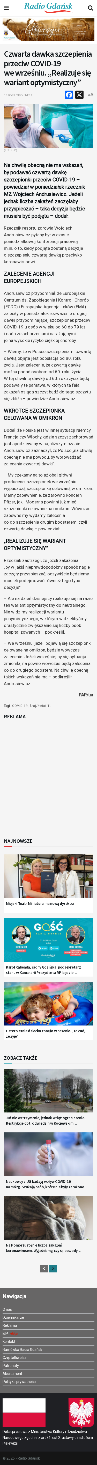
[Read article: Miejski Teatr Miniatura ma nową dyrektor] (48, 879)
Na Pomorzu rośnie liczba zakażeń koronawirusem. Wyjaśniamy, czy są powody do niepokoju (42, 1248)
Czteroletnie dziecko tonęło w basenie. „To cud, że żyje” (45, 1033)
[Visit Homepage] (48, 8)
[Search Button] (90, 8)
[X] (79, 95)
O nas (7, 1309)
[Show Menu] (6, 8)
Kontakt (9, 1341)
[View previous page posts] (44, 1268)
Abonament (12, 1374)
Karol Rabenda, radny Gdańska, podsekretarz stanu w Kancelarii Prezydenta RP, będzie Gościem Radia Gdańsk (43, 970)
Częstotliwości (14, 1358)
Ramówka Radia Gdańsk (22, 1349)
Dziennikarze (13, 1317)
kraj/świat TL (40, 706)
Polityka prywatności (19, 1382)
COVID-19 (20, 706)
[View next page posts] (53, 1268)
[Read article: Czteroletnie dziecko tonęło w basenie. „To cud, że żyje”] (48, 1007)
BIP (6, 1333)
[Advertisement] (48, 778)
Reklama (10, 1325)
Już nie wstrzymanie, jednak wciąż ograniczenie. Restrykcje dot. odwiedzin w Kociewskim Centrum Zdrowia (45, 1120)
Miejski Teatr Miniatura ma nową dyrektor (40, 903)
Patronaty (11, 1366)
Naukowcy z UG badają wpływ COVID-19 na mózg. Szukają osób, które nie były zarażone (45, 1184)
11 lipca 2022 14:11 (18, 95)
